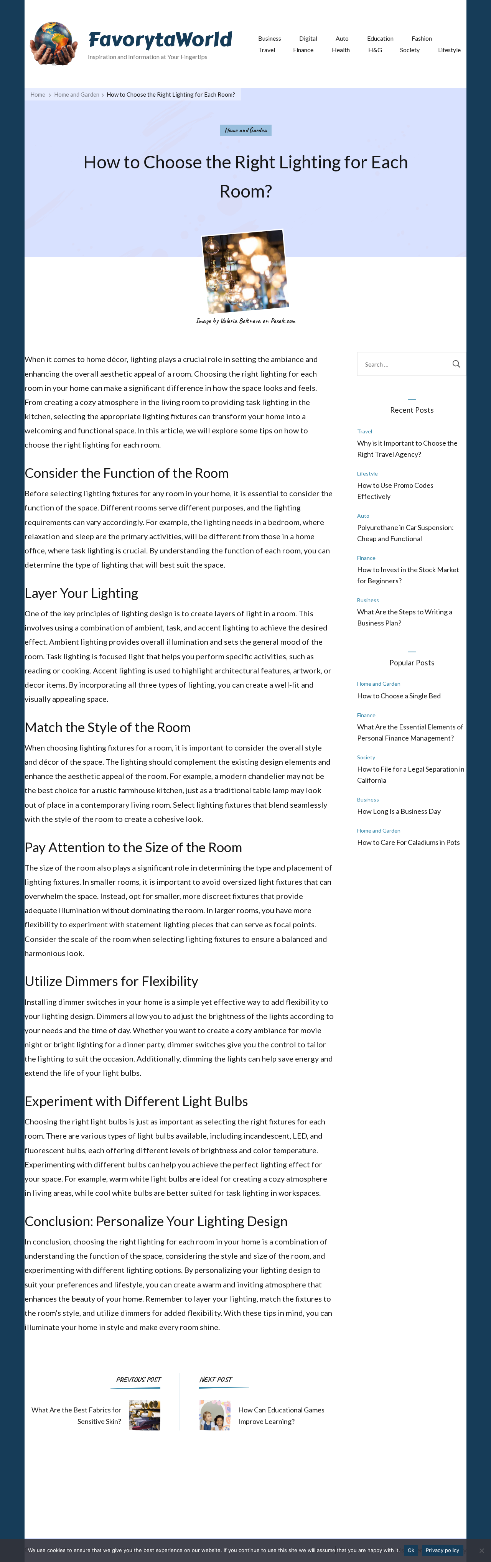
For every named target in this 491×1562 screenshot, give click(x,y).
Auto (342, 38)
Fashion (422, 38)
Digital (308, 38)
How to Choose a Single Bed (399, 695)
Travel (266, 49)
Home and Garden (245, 130)
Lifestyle (449, 49)
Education (380, 38)
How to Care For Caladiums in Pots (408, 842)
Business (269, 38)
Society (410, 49)
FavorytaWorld (160, 39)
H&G (375, 49)
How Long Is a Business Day (399, 811)
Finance (303, 49)
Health (341, 49)
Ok (411, 1550)
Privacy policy (443, 1550)
